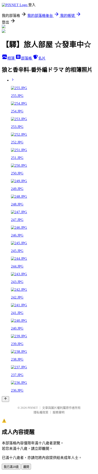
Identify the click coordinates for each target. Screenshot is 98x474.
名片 (42, 58)
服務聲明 (58, 412)
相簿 (11, 58)
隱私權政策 (41, 412)
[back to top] (5, 399)
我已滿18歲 (11, 467)
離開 (26, 467)
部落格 (27, 58)
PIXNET (33, 407)
